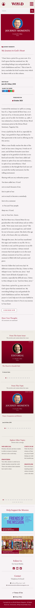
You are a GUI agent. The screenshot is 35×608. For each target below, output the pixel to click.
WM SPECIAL (6, 446)
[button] (31, 4)
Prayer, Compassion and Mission (12, 416)
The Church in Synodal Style (11, 366)
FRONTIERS (6, 459)
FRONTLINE (28, 464)
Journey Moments (8, 47)
